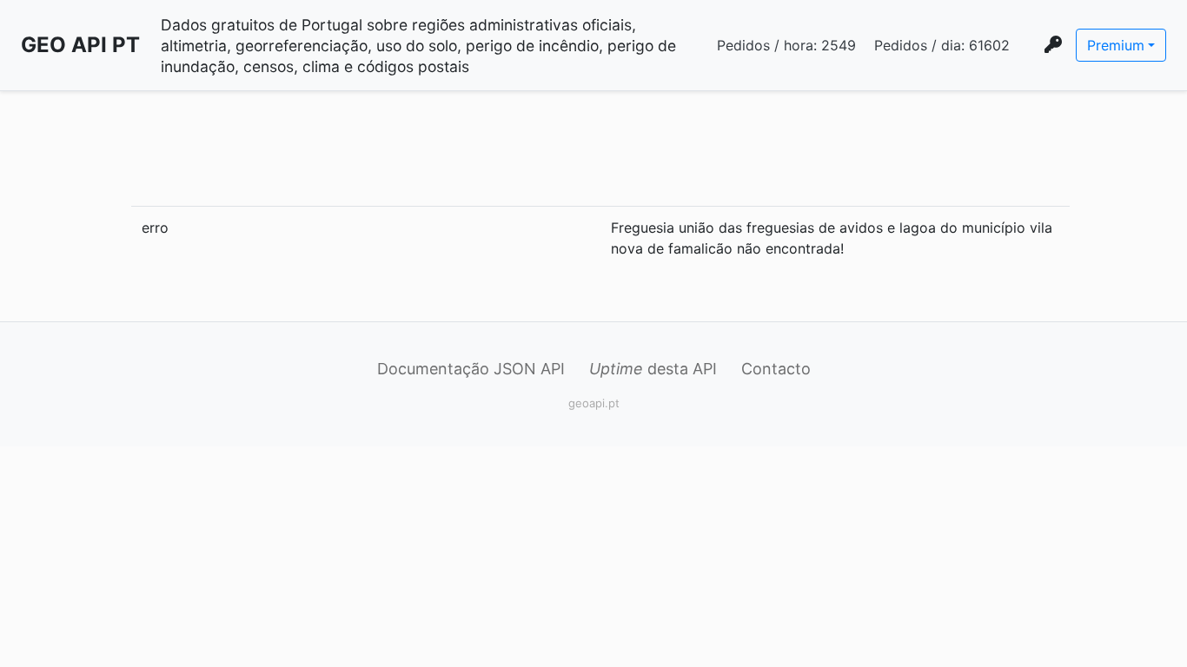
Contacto (776, 369)
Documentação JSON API (471, 369)
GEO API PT (80, 44)
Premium (1115, 45)
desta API (653, 369)
